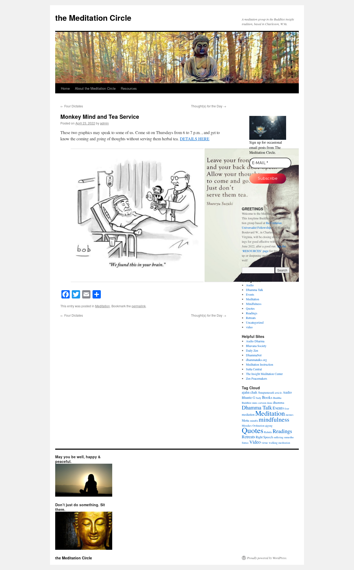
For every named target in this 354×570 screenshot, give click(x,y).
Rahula (268, 432)
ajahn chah (249, 392)
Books (267, 397)
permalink (139, 306)
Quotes (250, 308)
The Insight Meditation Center (264, 374)
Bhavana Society (256, 346)
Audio (250, 285)
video (249, 327)
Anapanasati (266, 392)
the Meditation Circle (93, 17)
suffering (278, 437)
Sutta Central (254, 369)
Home (65, 88)
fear (287, 408)
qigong (268, 425)
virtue (264, 442)
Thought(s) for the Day (208, 106)
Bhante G (248, 397)
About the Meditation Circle (95, 88)
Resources (129, 88)
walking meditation (279, 442)
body (258, 398)
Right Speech (264, 437)
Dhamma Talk (254, 290)
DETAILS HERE (194, 138)
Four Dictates (71, 106)
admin (104, 123)
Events (250, 294)
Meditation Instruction (259, 364)
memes (289, 414)
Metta (245, 420)
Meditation (102, 306)
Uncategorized (255, 322)
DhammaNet (253, 355)
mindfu (254, 420)
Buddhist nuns (249, 403)
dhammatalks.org (256, 360)
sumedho (289, 437)
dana (269, 403)
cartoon (262, 403)
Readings (251, 313)
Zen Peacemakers (256, 378)
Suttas (245, 442)
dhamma (278, 402)
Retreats (251, 318)
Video (255, 442)
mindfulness (274, 419)
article (278, 392)
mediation (248, 414)
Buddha (277, 398)
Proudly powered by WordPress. (267, 558)
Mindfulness (253, 304)
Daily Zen (252, 350)
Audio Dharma (255, 341)
